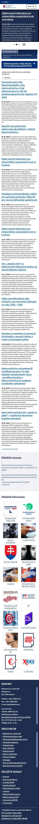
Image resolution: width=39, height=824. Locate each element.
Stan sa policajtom (10, 779)
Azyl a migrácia (8, 748)
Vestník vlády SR (9, 785)
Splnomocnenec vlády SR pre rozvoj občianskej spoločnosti (17, 56)
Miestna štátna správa (11, 794)
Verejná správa (8, 751)
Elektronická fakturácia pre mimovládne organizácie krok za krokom (18, 16)
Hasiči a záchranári (10, 754)
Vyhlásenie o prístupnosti (11, 816)
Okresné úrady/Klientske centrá (15, 739)
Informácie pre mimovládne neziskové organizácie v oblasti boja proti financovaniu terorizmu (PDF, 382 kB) (19, 477)
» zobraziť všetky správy (10, 449)
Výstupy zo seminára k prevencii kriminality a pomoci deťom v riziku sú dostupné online (19, 336)
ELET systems (7, 813)
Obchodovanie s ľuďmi (11, 788)
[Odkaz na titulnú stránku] (10, 6)
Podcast (6, 777)
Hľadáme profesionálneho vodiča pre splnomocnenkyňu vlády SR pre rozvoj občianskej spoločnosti (19, 196)
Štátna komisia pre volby (12, 736)
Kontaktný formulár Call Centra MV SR (16, 717)
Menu (31, 6)
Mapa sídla (17, 813)
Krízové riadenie (9, 757)
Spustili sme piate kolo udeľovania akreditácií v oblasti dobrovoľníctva (18, 129)
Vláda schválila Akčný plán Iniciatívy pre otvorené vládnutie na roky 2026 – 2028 (19, 301)
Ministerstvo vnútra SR (12, 733)
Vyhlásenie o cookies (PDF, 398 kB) (14, 818)
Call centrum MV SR (10, 800)
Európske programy (10, 742)
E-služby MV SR (8, 782)
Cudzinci (6, 791)
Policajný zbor (8, 745)
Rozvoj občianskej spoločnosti (14, 763)
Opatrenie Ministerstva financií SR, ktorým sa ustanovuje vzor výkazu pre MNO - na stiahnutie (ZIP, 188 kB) (19, 467)
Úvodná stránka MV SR (9, 51)
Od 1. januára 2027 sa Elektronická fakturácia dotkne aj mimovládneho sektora (19, 266)
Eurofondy (6, 484)
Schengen (6, 760)
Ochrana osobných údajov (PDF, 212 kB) (15, 482)
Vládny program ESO (10, 797)
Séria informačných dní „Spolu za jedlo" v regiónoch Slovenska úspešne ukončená (19, 415)
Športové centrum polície (13, 766)
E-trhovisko (7, 803)
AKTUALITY (7, 77)
